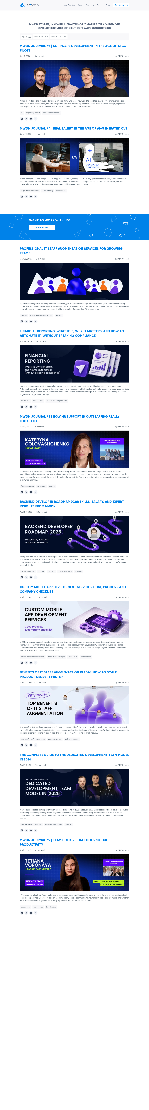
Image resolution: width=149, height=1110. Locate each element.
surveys (51, 486)
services (68, 824)
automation (25, 401)
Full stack (51, 571)
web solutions (86, 657)
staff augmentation (72, 739)
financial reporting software (57, 401)
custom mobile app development (32, 657)
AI (21, 113)
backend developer (27, 571)
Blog (108, 5)
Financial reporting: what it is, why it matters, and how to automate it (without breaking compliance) (72, 334)
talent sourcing (47, 191)
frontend (41, 571)
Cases (80, 5)
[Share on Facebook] (31, 119)
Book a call (42, 228)
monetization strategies (56, 657)
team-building (51, 907)
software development (51, 113)
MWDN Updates (58, 36)
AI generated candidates (30, 191)
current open (25, 907)
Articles (26, 37)
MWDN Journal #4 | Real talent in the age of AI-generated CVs (73, 128)
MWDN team (123, 56)
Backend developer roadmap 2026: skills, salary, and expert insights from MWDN (72, 504)
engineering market (33, 113)
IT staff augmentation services (41, 315)
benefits (24, 315)
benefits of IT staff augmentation (33, 739)
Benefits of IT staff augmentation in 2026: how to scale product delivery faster (68, 675)
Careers (100, 5)
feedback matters (27, 486)
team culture (60, 191)
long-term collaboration (53, 824)
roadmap (78, 571)
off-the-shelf (72, 657)
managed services (54, 739)
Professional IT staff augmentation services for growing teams (71, 251)
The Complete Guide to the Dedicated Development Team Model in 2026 (74, 757)
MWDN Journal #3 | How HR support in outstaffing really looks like (70, 419)
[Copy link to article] (35, 119)
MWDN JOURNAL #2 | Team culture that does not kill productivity (64, 842)
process (58, 315)
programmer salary (65, 571)
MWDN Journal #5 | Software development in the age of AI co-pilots (74, 48)
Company (90, 5)
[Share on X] (26, 119)
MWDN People (41, 36)
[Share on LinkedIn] (22, 119)
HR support (41, 486)
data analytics (38, 401)
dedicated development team (31, 824)
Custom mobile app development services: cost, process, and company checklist (73, 589)
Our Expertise (69, 5)
